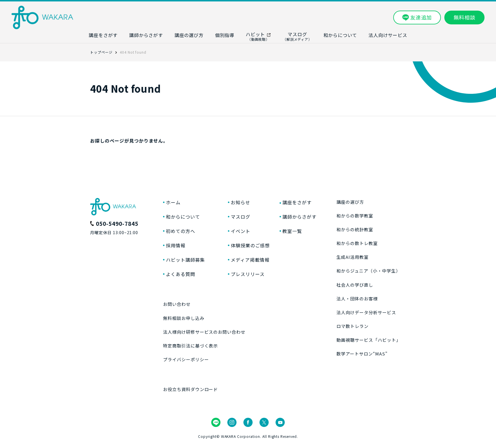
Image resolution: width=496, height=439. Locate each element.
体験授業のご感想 (250, 245)
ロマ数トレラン (352, 326)
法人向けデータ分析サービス (366, 312)
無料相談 (464, 17)
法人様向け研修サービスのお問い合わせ (204, 332)
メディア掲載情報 (250, 259)
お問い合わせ (177, 304)
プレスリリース (248, 274)
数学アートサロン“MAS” (361, 354)
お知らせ (240, 202)
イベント (240, 231)
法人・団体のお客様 (357, 299)
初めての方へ (180, 231)
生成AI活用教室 (352, 257)
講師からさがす (299, 216)
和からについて (183, 216)
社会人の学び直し (354, 285)
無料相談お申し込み (183, 318)
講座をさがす (297, 202)
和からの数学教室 (354, 216)
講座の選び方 (350, 202)
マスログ (240, 216)
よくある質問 (180, 274)
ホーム (173, 202)
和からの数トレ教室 (357, 243)
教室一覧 (292, 231)
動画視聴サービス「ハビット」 (368, 340)
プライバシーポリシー (186, 359)
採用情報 (175, 245)
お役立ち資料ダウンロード (190, 389)
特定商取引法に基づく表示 (190, 346)
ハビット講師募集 (185, 259)
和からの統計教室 (354, 229)
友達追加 (421, 17)
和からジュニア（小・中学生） (368, 271)
